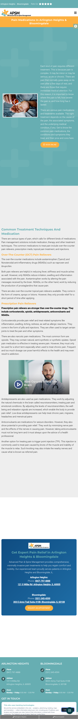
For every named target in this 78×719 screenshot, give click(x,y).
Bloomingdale (23, 4)
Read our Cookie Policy (38, 714)
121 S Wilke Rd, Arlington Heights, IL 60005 (39, 584)
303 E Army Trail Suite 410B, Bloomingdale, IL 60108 (39, 602)
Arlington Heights (8, 4)
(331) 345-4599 (42, 598)
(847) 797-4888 (42, 581)
